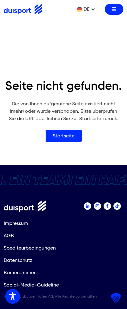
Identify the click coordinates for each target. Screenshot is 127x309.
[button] (116, 298)
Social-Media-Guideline (31, 285)
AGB (9, 235)
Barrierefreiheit (20, 272)
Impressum (16, 223)
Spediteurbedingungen (30, 248)
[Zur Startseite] (23, 9)
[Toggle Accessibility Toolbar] (13, 296)
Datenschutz (18, 260)
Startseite (64, 136)
